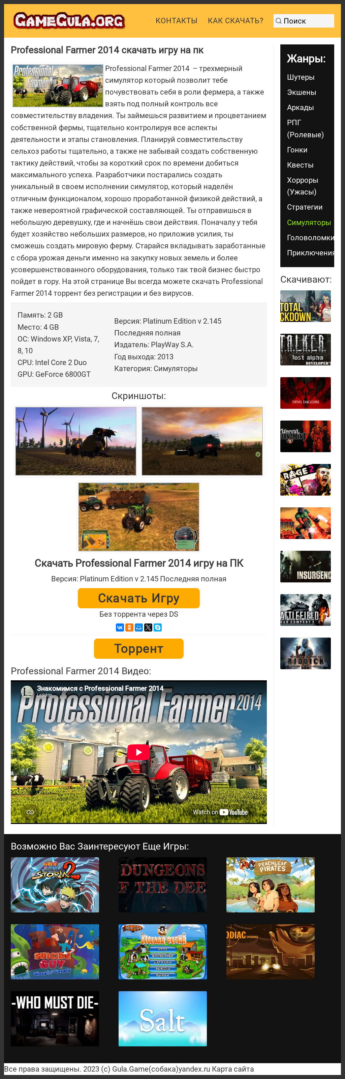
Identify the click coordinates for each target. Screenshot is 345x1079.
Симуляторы (309, 222)
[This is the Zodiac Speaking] (270, 951)
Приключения (310, 253)
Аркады (300, 107)
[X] (148, 627)
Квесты (300, 165)
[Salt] (163, 1018)
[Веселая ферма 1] (163, 951)
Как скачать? (235, 20)
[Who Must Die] (55, 1018)
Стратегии (305, 207)
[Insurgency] (305, 566)
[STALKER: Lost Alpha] (305, 349)
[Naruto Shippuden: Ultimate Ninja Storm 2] (55, 884)
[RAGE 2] (305, 480)
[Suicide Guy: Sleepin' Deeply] (55, 951)
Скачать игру (139, 598)
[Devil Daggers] (305, 393)
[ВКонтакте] (120, 627)
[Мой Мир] (139, 627)
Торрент (139, 649)
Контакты (177, 20)
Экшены (301, 92)
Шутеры (301, 77)
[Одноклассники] (129, 627)
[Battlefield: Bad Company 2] (305, 610)
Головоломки (310, 237)
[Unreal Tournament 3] (305, 436)
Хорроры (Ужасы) (302, 186)
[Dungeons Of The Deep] (163, 884)
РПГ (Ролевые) (305, 128)
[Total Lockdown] (305, 306)
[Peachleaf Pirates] (270, 884)
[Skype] (158, 627)
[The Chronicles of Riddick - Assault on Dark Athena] (305, 653)
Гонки (297, 150)
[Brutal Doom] (305, 523)
